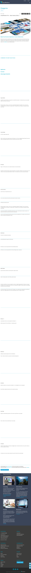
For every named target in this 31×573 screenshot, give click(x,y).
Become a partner (19, 554)
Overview (5, 523)
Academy (25, 0)
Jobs (17, 555)
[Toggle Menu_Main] (30, 2)
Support (29, 0)
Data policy (2, 555)
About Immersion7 (19, 553)
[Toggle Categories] (2, 10)
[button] (22, 13)
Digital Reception (3, 547)
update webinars (9, 466)
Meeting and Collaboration (4, 548)
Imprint (2, 553)
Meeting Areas (19, 548)
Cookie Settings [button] (3, 556)
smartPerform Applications (20, 534)
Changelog (2, 564)
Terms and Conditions (4, 554)
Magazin (18, 556)
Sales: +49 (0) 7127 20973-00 (7, 494)
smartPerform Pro (9, 467)
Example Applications (19, 535)
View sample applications (20, 497)
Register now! (20, 562)
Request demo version (4, 469)
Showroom (18, 547)
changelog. (27, 467)
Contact (5, 496)
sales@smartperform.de (7, 495)
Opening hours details (4, 539)
